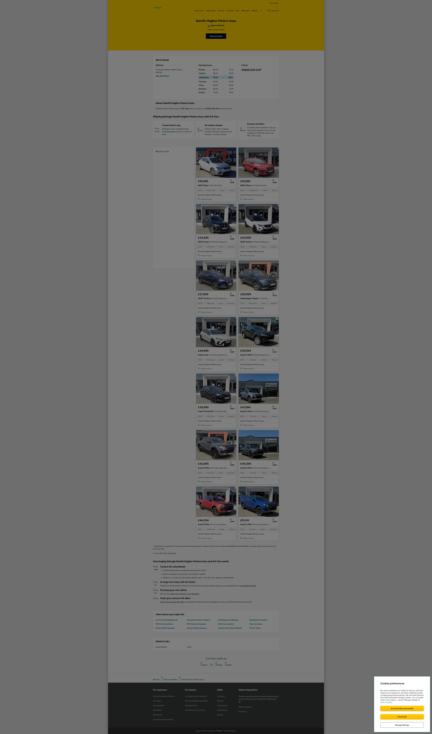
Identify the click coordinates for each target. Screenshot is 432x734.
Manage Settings (402, 725)
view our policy (386, 702)
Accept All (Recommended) (402, 708)
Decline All (402, 717)
